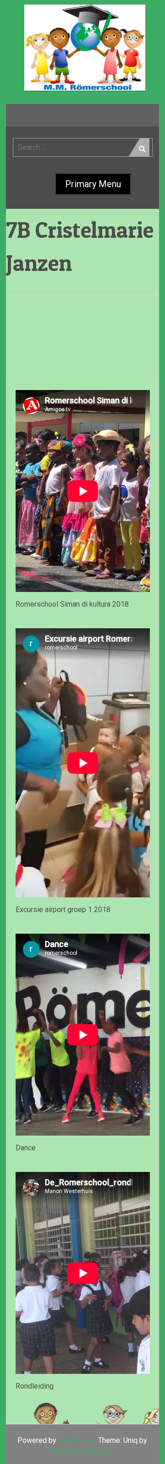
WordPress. (77, 1440)
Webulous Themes (82, 1451)
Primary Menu (93, 183)
